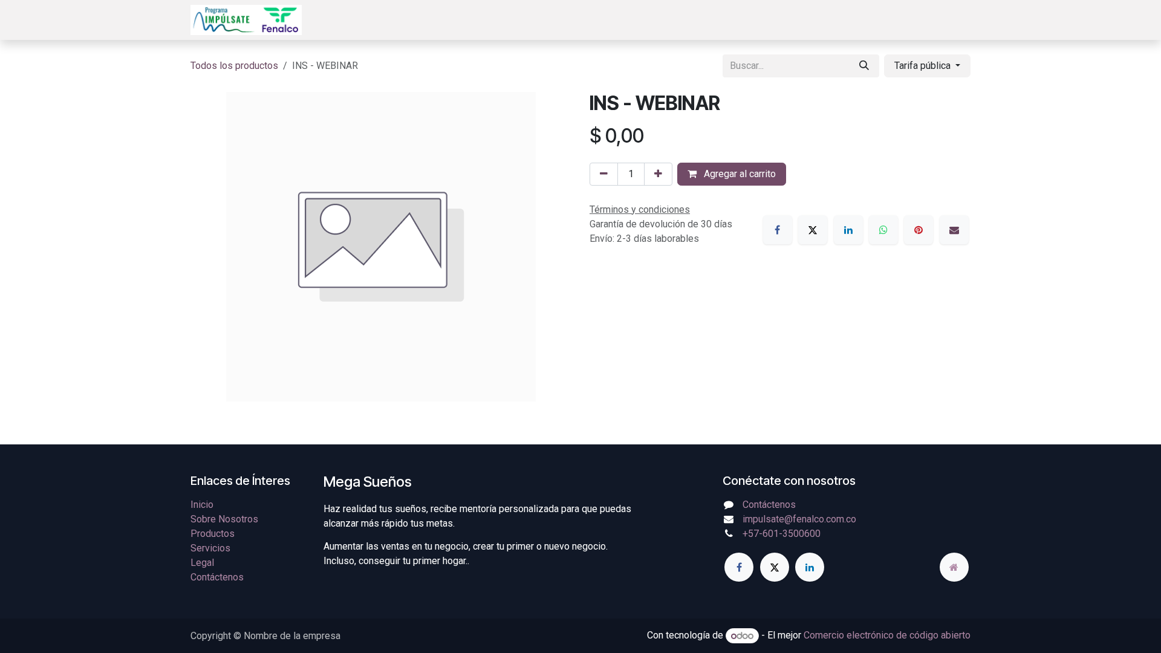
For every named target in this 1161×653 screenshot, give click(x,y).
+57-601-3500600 (782, 533)
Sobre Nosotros (224, 519)
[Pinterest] (918, 229)
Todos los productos (234, 65)
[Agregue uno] (658, 174)
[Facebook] (777, 229)
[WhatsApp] (883, 229)
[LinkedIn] (848, 229)
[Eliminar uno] (604, 174)
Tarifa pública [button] (923, 65)
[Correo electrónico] (954, 229)
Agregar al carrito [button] (738, 174)
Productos (212, 533)
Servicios (210, 548)
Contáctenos (217, 577)
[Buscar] (864, 65)
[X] (812, 229)
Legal (202, 562)
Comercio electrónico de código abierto (887, 636)
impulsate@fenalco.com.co (799, 519)
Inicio (201, 504)
